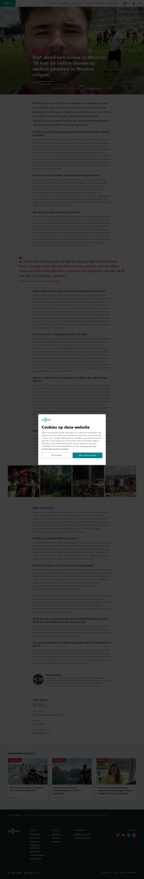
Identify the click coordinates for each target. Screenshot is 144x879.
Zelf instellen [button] (56, 455)
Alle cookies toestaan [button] (87, 455)
